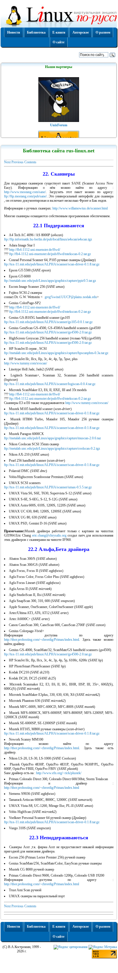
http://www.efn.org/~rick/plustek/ (58, 773)
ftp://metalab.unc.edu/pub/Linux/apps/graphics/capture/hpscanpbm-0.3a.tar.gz (56, 353)
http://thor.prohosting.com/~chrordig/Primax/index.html (41, 640)
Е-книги (58, 32)
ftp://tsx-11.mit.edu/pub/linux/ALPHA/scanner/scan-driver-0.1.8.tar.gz (51, 264)
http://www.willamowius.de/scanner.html (80, 208)
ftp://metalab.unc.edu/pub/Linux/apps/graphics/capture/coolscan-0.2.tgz (52, 448)
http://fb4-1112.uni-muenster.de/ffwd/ (34, 250)
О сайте (58, 42)
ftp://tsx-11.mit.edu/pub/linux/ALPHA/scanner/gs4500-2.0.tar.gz (48, 332)
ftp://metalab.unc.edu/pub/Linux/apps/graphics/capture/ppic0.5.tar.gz (50, 281)
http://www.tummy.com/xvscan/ (25, 363)
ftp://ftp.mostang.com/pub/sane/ (25, 196)
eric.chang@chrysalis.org (49, 535)
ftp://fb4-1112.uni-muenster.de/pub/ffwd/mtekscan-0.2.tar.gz (50, 254)
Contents (30, 162)
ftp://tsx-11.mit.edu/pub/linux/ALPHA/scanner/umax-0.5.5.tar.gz (48, 487)
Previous (17, 162)
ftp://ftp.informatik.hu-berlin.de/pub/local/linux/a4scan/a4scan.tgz (48, 239)
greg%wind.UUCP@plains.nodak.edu (71, 297)
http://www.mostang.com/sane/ (25, 192)
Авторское (80, 32)
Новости (13, 32)
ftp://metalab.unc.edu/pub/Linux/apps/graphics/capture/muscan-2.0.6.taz (52, 438)
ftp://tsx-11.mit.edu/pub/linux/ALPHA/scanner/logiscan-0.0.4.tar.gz (49, 384)
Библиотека (36, 32)
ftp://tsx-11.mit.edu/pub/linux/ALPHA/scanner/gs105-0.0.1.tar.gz (48, 322)
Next (7, 162)
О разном (103, 32)
